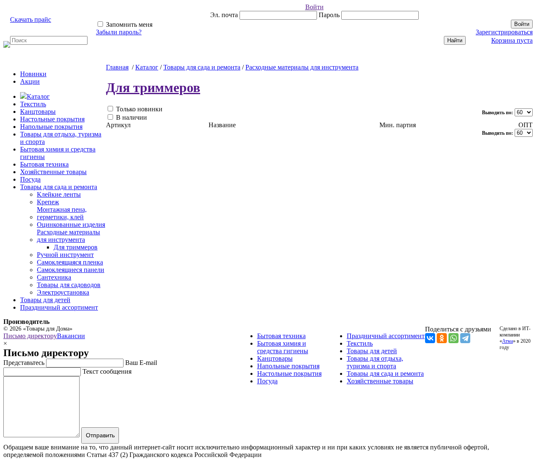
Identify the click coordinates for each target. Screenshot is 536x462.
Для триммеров (153, 87)
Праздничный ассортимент (59, 307)
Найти (454, 40)
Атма (507, 341)
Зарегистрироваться (504, 32)
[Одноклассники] (442, 338)
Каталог (38, 96)
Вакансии (71, 335)
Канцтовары (38, 111)
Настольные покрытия (52, 119)
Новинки (33, 73)
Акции (30, 81)
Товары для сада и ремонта (58, 186)
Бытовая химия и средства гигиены (282, 347)
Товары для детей (45, 299)
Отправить (100, 435)
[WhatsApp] (453, 338)
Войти (314, 6)
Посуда (30, 179)
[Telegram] (465, 338)
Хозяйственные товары (53, 171)
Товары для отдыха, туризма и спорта (375, 362)
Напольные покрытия (51, 126)
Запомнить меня (128, 24)
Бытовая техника (44, 164)
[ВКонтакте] (430, 338)
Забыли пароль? (119, 32)
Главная (117, 67)
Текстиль (33, 104)
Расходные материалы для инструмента (301, 67)
